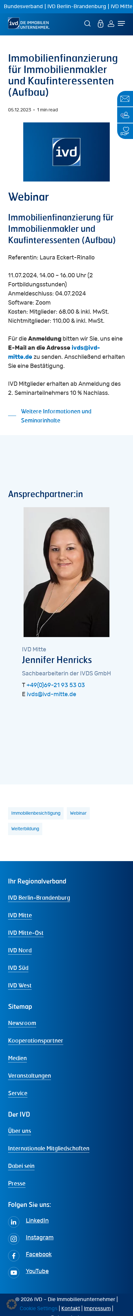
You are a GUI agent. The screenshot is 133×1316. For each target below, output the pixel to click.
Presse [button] (17, 1183)
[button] (66, 416)
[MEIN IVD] (100, 23)
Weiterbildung (25, 829)
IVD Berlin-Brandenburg (76, 6)
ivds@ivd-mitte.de (51, 694)
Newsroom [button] (22, 1022)
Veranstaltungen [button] (29, 1075)
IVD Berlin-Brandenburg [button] (39, 897)
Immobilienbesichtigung (35, 813)
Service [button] (17, 1093)
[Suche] (88, 23)
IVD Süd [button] (18, 967)
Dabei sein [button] (21, 1165)
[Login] (111, 23)
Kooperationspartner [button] (35, 1040)
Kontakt (70, 1308)
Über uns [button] (19, 1130)
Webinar (78, 813)
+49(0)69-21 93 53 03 (55, 685)
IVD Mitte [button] (20, 915)
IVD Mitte (121, 6)
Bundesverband (23, 6)
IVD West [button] (20, 985)
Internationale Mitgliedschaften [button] (48, 1148)
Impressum (97, 1308)
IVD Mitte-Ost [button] (26, 932)
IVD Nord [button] (20, 950)
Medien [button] (17, 1057)
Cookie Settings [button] (38, 1308)
